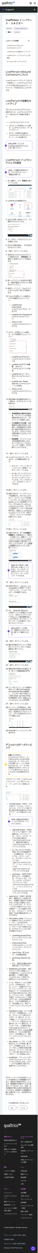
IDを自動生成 (20, 913)
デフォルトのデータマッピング (17, 61)
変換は (18, 819)
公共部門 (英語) (9, 1177)
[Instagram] (5, 1224)
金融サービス (8, 1174)
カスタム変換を (23, 999)
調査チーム (24, 1174)
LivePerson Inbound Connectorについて (15, 47)
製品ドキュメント (9, 1202)
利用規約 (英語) (9, 1239)
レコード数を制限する (21, 617)
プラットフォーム (26, 1199)
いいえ (22, 1108)
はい (12, 1108)
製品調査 (23, 1177)
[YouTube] (22, 1224)
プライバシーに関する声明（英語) (15, 1235)
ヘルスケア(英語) (9, 1171)
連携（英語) (24, 1211)
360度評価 (24, 1156)
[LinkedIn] (18, 1224)
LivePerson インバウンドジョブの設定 (19, 57)
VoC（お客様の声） (27, 1142)
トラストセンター (26, 1218)
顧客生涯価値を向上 (10, 1140)
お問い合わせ (25, 1196)
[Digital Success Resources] (30, 3)
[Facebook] (9, 1224)
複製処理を (22, 671)
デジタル (23, 1181)
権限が (11, 174)
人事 (22, 1184)
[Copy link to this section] (4, 72)
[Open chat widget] (33, 1248)
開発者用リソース (9, 1205)
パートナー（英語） (27, 1215)
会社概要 (23, 1193)
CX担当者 (24, 1171)
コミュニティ (8, 1193)
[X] (14, 1224)
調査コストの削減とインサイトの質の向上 (10, 1151)
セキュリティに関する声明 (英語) (14, 1244)
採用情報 (23, 1202)
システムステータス (10, 1214)
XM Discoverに (18, 85)
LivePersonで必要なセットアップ (18, 51)
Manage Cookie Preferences (13, 1248)
